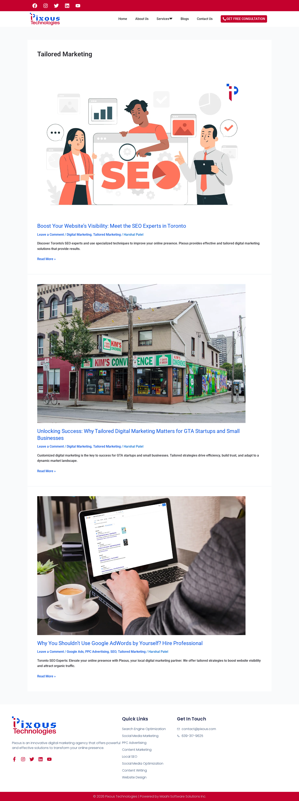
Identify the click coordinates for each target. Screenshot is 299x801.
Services (163, 19)
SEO (113, 652)
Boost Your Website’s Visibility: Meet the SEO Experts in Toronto (111, 226)
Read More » (46, 258)
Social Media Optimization (142, 763)
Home (122, 19)
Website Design (134, 777)
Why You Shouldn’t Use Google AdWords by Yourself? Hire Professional (120, 643)
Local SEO (129, 756)
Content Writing (134, 770)
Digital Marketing (79, 234)
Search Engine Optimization (144, 729)
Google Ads (75, 652)
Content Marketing (137, 749)
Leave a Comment (50, 234)
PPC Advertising (97, 652)
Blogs (185, 19)
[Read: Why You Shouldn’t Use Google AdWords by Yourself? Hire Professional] (141, 565)
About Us (141, 19)
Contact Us (205, 19)
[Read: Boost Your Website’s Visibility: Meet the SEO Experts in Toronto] (141, 148)
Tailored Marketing (107, 234)
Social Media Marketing (140, 735)
